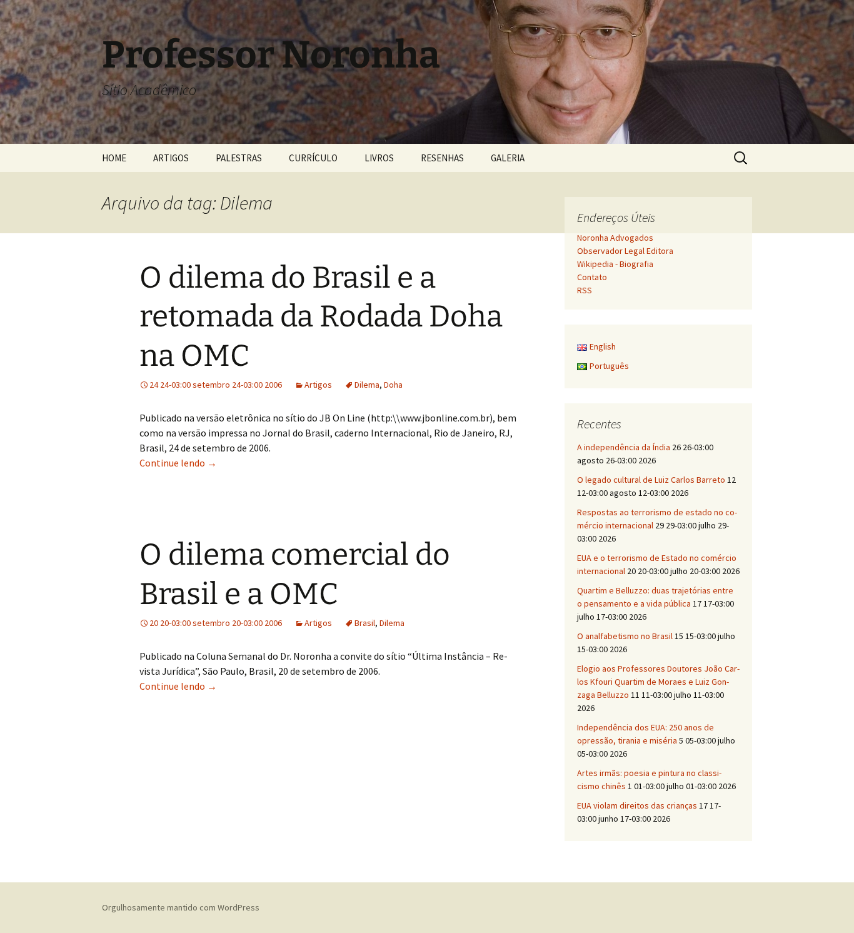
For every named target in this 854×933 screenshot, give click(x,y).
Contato (592, 277)
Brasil (364, 622)
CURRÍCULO (313, 158)
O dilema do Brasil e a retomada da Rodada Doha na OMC (321, 317)
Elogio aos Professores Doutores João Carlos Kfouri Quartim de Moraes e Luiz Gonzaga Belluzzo (658, 681)
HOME (114, 158)
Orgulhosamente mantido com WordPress (180, 907)
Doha (393, 384)
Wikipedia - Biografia (615, 264)
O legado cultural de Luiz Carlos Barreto (651, 479)
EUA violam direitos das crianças (637, 805)
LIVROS (379, 158)
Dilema (366, 384)
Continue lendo (178, 462)
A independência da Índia (623, 447)
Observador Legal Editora (625, 250)
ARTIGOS (171, 158)
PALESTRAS (239, 158)
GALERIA (508, 158)
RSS (584, 290)
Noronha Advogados (615, 237)
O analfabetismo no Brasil (625, 636)
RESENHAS (442, 158)
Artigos (318, 384)
